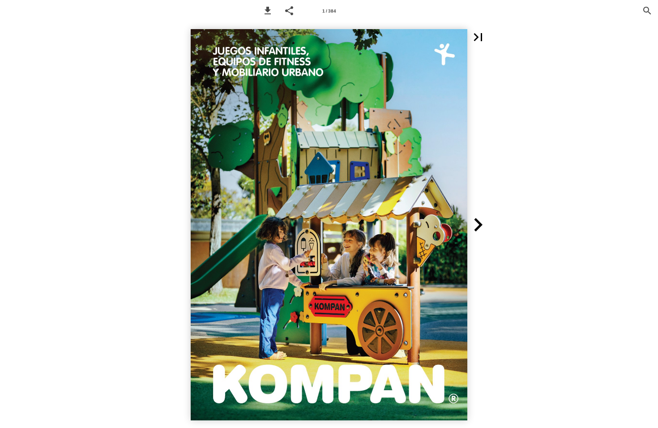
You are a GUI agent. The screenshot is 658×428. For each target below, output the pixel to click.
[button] (267, 10)
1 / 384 (329, 11)
